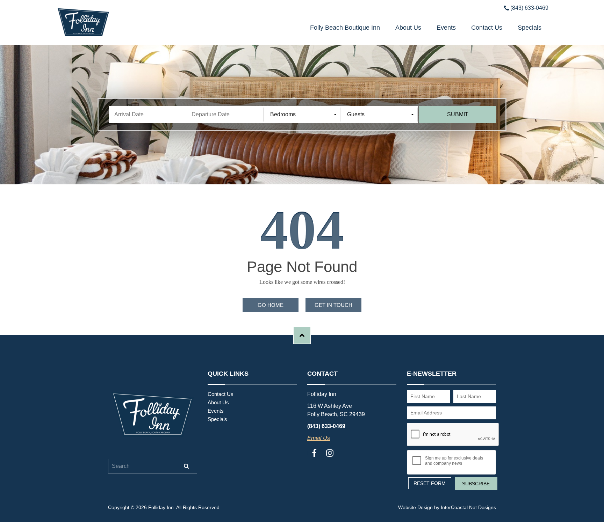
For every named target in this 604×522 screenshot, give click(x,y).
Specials (529, 27)
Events (446, 27)
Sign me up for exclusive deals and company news (454, 461)
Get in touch (333, 305)
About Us (408, 27)
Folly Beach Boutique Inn (345, 27)
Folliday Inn (112, 22)
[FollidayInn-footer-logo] (152, 414)
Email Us (318, 438)
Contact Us (486, 27)
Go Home (270, 305)
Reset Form (430, 483)
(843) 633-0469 (528, 8)
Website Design (415, 507)
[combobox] (303, 114)
